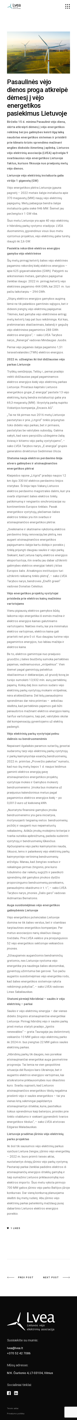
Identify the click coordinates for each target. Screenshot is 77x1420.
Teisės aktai (12, 1408)
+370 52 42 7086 (19, 1353)
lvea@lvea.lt (15, 1348)
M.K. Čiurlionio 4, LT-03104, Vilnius (30, 1373)
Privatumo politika (15, 1413)
